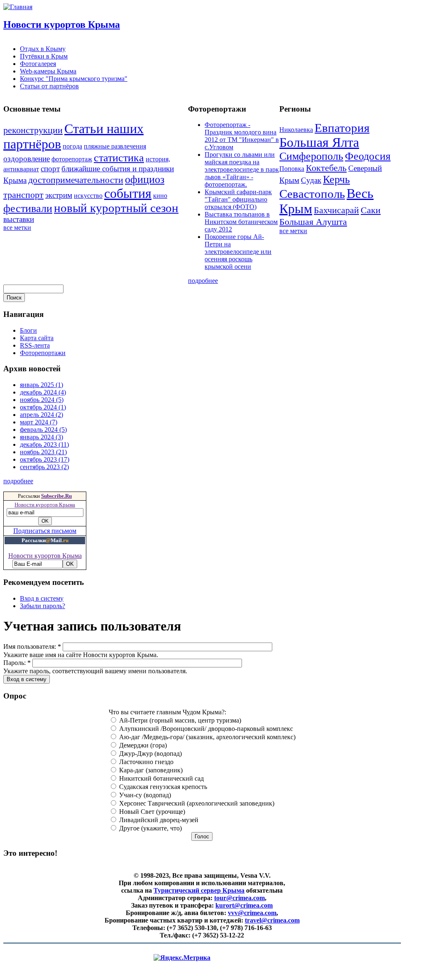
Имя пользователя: (32, 646)
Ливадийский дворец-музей (157, 819)
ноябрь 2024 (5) (42, 399)
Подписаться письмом (44, 530)
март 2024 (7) (38, 422)
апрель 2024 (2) (41, 414)
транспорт (23, 195)
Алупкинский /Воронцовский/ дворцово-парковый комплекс (205, 728)
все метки (17, 227)
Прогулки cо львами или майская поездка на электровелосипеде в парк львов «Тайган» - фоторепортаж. (242, 169)
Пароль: (17, 662)
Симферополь (311, 156)
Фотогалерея (38, 63)
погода (72, 146)
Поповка (291, 168)
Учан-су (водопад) (144, 795)
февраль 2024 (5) (43, 429)
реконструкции (33, 130)
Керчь (336, 179)
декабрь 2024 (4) (43, 392)
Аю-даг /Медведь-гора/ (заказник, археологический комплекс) (206, 736)
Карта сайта (37, 337)
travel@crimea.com (272, 920)
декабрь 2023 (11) (44, 444)
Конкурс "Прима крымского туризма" (73, 78)
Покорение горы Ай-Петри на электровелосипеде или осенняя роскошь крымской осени (238, 251)
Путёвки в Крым (44, 56)
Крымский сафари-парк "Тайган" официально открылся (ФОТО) (238, 199)
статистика (119, 158)
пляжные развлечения (115, 146)
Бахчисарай (336, 210)
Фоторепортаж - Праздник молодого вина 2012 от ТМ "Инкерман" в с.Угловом (242, 136)
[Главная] (17, 6)
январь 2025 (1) (41, 384)
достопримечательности (75, 180)
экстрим (58, 195)
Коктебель (326, 168)
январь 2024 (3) (41, 437)
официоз (144, 179)
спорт (50, 168)
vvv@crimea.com (252, 912)
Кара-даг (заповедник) (150, 770)
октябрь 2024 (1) (43, 407)
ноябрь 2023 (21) (43, 451)
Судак (311, 180)
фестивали (27, 208)
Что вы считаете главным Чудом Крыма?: (167, 712)
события (127, 193)
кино (160, 195)
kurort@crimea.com (244, 905)
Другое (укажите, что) (149, 828)
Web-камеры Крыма (48, 71)
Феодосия (368, 156)
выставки (18, 219)
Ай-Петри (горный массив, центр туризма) (179, 720)
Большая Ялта (319, 142)
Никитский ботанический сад (160, 778)
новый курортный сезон (116, 207)
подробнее (203, 280)
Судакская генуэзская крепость (162, 786)
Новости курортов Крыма (61, 24)
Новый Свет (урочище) (151, 811)
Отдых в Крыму (43, 48)
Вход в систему (42, 598)
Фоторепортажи (43, 352)
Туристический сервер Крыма (199, 890)
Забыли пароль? (42, 605)
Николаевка (296, 129)
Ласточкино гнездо (145, 761)
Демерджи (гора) (142, 745)
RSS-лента (35, 345)
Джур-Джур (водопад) (149, 753)
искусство (88, 195)
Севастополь (312, 193)
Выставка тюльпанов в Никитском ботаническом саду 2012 (241, 222)
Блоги (28, 330)
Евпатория (342, 127)
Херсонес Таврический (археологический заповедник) (195, 803)
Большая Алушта (313, 222)
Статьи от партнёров (49, 86)
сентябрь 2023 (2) (44, 466)
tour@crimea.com (239, 897)
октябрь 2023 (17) (44, 459)
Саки (371, 210)
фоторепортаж (71, 159)
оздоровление (26, 158)
